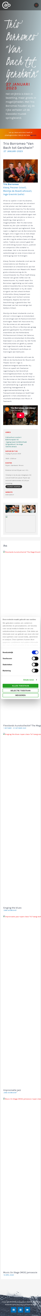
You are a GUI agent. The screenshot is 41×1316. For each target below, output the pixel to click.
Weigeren (20, 695)
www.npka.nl (9, 494)
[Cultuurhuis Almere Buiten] (6, 5)
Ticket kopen (13, 486)
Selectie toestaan (20, 690)
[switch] (35, 658)
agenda (33, 135)
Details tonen (28, 680)
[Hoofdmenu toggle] (36, 5)
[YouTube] (27, 1310)
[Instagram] (20, 1310)
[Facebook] (13, 1310)
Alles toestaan (20, 686)
